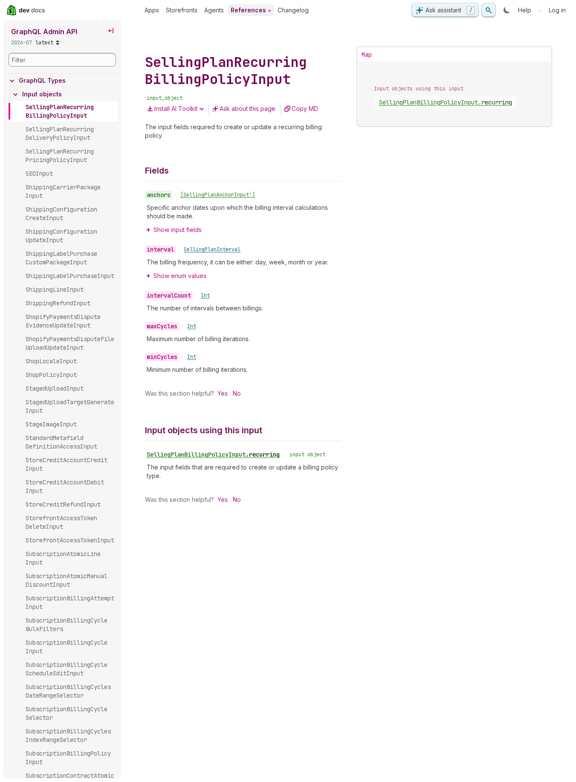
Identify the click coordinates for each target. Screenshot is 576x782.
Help (524, 10)
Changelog (293, 10)
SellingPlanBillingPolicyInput (213, 454)
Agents (214, 10)
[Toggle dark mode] (507, 10)
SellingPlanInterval (212, 249)
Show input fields (177, 229)
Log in (557, 10)
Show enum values (179, 275)
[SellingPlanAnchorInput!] (217, 194)
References (248, 10)
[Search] (488, 10)
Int (205, 295)
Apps (152, 10)
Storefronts (181, 10)
